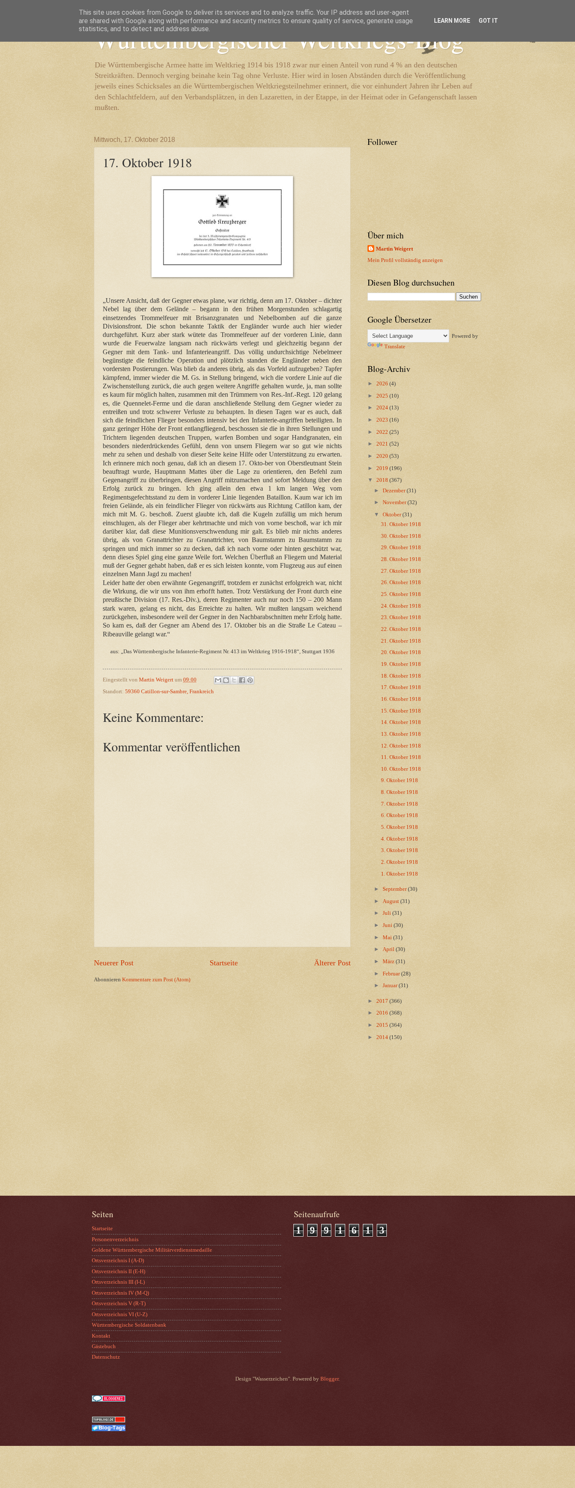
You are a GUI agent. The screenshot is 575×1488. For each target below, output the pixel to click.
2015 (382, 1025)
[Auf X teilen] (234, 680)
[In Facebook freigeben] (242, 680)
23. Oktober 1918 (401, 617)
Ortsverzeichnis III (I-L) (118, 1282)
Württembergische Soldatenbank (129, 1325)
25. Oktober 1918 (401, 594)
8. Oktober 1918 (399, 792)
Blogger (329, 1379)
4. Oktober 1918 (399, 839)
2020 (382, 456)
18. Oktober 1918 (401, 676)
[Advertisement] (420, 1128)
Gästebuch (104, 1346)
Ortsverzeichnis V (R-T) (119, 1303)
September (395, 889)
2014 (382, 1037)
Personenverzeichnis (115, 1239)
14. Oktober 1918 (401, 722)
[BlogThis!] (226, 680)
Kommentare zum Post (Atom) (156, 980)
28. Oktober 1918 (401, 559)
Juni (388, 925)
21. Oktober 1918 (401, 641)
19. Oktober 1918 (401, 664)
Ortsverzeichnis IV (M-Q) (120, 1293)
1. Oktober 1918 (399, 874)
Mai (388, 937)
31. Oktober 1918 (401, 524)
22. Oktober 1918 (401, 629)
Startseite (224, 963)
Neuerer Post (113, 963)
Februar (392, 974)
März (389, 961)
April (389, 949)
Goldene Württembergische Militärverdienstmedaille (152, 1250)
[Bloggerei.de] (108, 1400)
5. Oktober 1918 (399, 827)
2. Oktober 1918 (399, 862)
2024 (382, 408)
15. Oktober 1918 (401, 711)
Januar (391, 985)
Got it (488, 20)
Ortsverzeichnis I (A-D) (118, 1261)
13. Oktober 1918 (401, 734)
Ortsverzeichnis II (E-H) (118, 1271)
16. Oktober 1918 (401, 699)
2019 (382, 468)
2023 (382, 420)
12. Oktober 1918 (401, 746)
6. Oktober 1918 (399, 815)
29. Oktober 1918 (401, 547)
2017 (382, 1001)
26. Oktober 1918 (401, 582)
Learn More (452, 20)
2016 (382, 1013)
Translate (394, 347)
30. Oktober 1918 (401, 536)
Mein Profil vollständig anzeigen (405, 260)
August (391, 901)
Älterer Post (332, 963)
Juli (387, 913)
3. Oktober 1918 (399, 850)
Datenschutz (106, 1357)
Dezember (395, 491)
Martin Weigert (394, 249)
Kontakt (101, 1336)
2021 (382, 444)
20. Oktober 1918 (401, 652)
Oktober (392, 515)
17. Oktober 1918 (401, 687)
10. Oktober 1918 (401, 769)
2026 (382, 384)
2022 (382, 432)
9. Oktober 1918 (399, 780)
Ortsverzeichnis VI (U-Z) (119, 1314)
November (395, 502)
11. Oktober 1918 (401, 757)
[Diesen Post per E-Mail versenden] (218, 680)
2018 (382, 480)
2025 (382, 396)
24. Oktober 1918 (401, 606)
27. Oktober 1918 (401, 571)
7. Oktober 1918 (399, 804)
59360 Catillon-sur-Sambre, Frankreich (169, 692)
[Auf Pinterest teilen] (250, 680)
